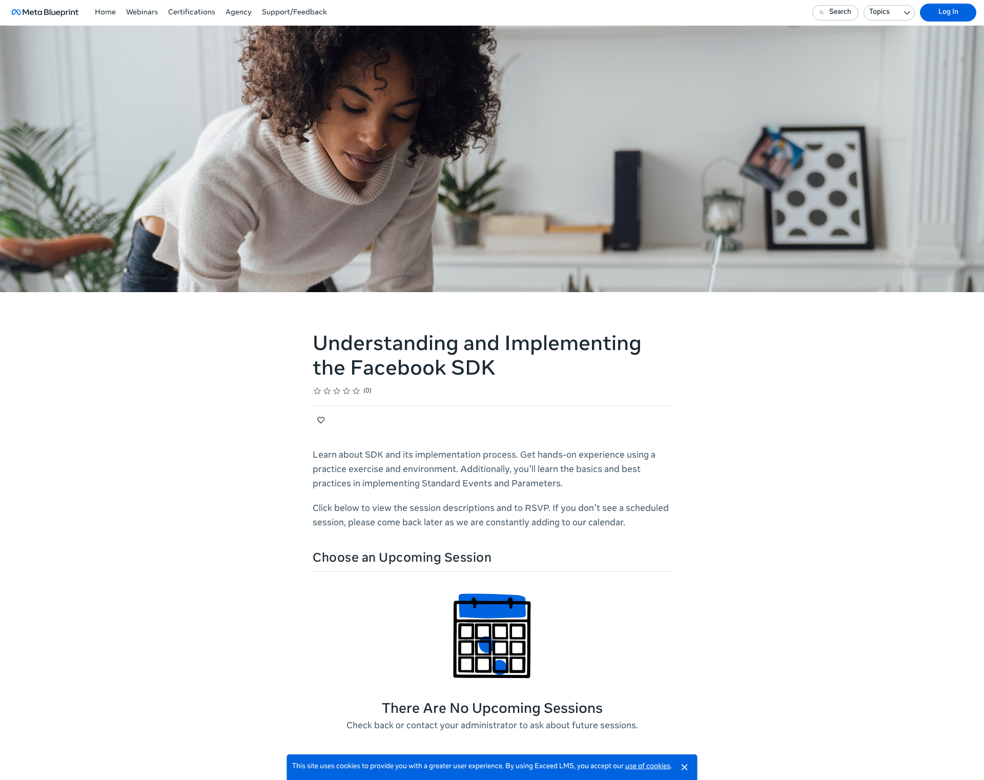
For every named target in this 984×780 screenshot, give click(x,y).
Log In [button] (948, 12)
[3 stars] (337, 391)
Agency (238, 12)
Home (105, 12)
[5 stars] (356, 391)
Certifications (191, 12)
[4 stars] (347, 391)
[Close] (684, 767)
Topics (879, 12)
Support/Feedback (294, 12)
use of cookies (647, 767)
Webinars (142, 12)
